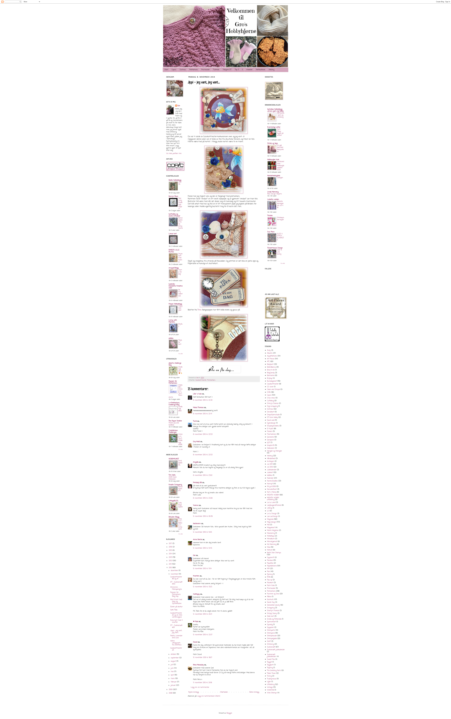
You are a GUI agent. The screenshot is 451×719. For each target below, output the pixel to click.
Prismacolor (205, 69)
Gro (194, 555)
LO (268, 511)
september (175, 658)
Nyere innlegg (193, 692)
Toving (269, 676)
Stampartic (271, 630)
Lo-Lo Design (272, 513)
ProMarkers (193, 69)
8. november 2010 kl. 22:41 (202, 414)
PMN (268, 577)
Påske (269, 596)
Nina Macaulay (198, 665)
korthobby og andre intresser (174, 215)
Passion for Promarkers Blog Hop (175, 594)
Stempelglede (272, 638)
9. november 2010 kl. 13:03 (202, 587)
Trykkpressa (271, 679)
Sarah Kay (271, 602)
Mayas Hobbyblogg (175, 304)
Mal (268, 525)
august (173, 661)
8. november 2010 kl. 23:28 (202, 498)
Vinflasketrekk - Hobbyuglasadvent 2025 (280, 165)
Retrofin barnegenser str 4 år (280, 204)
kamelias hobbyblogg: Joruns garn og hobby (275, 110)
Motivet (269, 550)
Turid (195, 421)
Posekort (270, 582)
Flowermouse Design (275, 248)
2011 (170, 564)
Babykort (270, 364)
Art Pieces (270, 359)
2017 (170, 543)
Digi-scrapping (272, 406)
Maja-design (271, 522)
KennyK (270, 484)
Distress (183, 69)
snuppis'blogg (174, 268)
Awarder (249, 69)
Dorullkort (270, 412)
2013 (171, 557)
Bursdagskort (272, 381)
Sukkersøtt (271, 647)
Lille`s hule (197, 394)
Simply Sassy (272, 613)
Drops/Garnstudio (273, 415)
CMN (268, 392)
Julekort (270, 472)
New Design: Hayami (274, 194)
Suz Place (270, 232)
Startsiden (224, 692)
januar (173, 685)
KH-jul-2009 (271, 486)
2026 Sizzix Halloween (173, 478)
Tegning (270, 668)
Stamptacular (272, 636)
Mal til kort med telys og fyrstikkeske (176, 601)
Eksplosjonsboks (273, 426)
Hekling (271, 69)
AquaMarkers (272, 356)
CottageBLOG (173, 501)
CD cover (270, 387)
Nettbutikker (260, 69)
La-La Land (271, 502)
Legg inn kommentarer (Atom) (208, 696)
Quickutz (270, 599)
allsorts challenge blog (175, 364)
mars (173, 678)
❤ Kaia (195, 621)
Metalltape (270, 536)
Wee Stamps (272, 693)
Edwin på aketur (176, 607)
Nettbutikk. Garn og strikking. (280, 115)
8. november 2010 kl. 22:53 (202, 434)
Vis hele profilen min (174, 153)
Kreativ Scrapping (175, 485)
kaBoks (269, 475)
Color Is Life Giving (279, 252)
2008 (171, 693)
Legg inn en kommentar (200, 687)
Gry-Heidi (196, 441)
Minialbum (271, 539)
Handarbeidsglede (273, 176)
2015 (171, 550)
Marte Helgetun (272, 530)
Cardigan (280, 178)
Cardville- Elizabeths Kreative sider (176, 286)
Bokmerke (270, 375)
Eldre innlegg (254, 692)
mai (172, 671)
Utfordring (270, 684)
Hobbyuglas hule (273, 159)
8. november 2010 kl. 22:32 (202, 400)
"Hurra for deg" (180, 272)
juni (172, 668)
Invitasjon (270, 461)
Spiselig (270, 624)
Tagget (269, 662)
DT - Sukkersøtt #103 (176, 583)
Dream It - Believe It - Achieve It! (180, 524)
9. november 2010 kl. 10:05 (202, 532)
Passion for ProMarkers (173, 382)
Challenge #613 (180, 409)
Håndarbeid (271, 458)
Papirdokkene (272, 566)
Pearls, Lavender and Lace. (176, 637)
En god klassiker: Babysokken (280, 148)
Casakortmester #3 (176, 649)
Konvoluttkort (272, 489)
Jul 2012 (270, 467)
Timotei (269, 215)
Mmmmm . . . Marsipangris (176, 588)
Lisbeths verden (273, 199)
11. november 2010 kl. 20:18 (202, 682)
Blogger (229, 713)
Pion (268, 571)
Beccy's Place (173, 196)
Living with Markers (173, 321)
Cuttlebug (270, 401)
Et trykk (270, 429)
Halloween (270, 448)
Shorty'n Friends (273, 610)
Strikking (270, 644)
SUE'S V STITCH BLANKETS (280, 237)
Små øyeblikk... (180, 463)
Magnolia (270, 519)
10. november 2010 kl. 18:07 (202, 657)
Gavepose (270, 440)
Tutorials (216, 69)
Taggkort (270, 665)
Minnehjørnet (272, 541)
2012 (171, 561)
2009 (171, 689)
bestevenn (197, 523)
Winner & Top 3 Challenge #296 (180, 439)
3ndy (269, 350)
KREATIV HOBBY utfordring (273, 499)
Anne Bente (197, 539)
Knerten (196, 576)
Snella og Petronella (274, 619)
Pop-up (269, 580)
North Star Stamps (274, 553)
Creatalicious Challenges (173, 431)
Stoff (269, 641)
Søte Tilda (173, 610)
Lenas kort (173, 234)
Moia (268, 547)
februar (174, 682)
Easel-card (270, 420)
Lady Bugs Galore (180, 505)
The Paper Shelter (175, 421)
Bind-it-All (270, 370)
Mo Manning (271, 544)
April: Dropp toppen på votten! (280, 132)
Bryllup (180, 325)
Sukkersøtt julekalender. (271, 655)
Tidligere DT (227, 69)
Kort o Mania (271, 492)
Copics (174, 69)
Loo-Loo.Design (272, 516)
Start (166, 69)
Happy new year (180, 308)
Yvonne (195, 505)
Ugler (269, 681)
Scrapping (270, 608)
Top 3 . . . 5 (239, 69)
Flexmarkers (271, 434)
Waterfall (270, 690)
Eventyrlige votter (273, 127)
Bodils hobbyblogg (175, 180)
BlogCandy (270, 373)
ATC (268, 361)
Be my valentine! (180, 293)
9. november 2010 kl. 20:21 (202, 614)
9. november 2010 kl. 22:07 (202, 634)
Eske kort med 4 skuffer (176, 621)
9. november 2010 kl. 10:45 (202, 548)
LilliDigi (269, 508)
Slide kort (270, 616)
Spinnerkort (271, 622)
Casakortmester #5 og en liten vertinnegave (176, 615)
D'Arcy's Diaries (272, 403)
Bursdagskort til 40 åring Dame (180, 223)
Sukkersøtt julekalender (276, 650)
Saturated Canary (273, 605)
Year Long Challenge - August (180, 203)
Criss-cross (271, 398)
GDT (268, 442)
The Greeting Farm (274, 670)
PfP (268, 568)
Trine (199, 310)
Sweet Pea (271, 659)
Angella (195, 462)
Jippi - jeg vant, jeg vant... (176, 631)
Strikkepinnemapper (280, 218)
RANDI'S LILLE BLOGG (174, 251)
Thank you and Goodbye (174, 424)
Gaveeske (270, 437)
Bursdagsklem (180, 489)
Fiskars (269, 431)
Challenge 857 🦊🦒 (180, 370)
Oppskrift (270, 557)
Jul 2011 (269, 464)
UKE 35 (179, 183)
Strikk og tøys (272, 143)
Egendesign (271, 423)
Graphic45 (270, 445)
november (175, 574)
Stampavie (271, 633)
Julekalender (271, 470)
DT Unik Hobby (272, 417)
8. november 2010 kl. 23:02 (202, 475)
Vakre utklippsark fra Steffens (175, 643)
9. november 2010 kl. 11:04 (202, 568)
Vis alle (180, 354)
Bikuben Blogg (174, 517)
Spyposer (270, 627)
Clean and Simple (273, 389)
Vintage (270, 687)
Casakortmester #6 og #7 (176, 578)
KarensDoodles (272, 481)
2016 (171, 547)
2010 (170, 567)
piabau (171, 338)
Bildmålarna (271, 367)
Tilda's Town (271, 673)
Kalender (270, 478)
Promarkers (211, 380)
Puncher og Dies (273, 594)
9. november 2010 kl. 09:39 (203, 516)
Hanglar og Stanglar (274, 451)
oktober (174, 654)
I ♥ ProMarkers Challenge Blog (174, 404)
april (173, 675)
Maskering (271, 533)
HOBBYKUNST (174, 459)
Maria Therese (198, 407)
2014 (171, 554)
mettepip (196, 594)
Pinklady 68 (197, 482)
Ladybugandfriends (274, 505)
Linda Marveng (272, 192)
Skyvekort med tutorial (180, 258)
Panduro (270, 560)
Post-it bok (271, 585)
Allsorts (269, 353)
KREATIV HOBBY (273, 495)
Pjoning (269, 574)
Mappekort (271, 527)
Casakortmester (200, 380)
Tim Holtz (172, 475)
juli (172, 664)
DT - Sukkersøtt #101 (176, 626)
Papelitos (270, 563)
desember (175, 570)
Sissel (195, 642)
